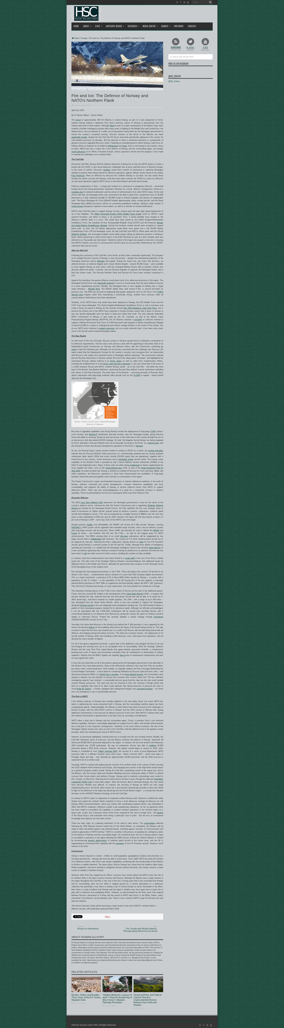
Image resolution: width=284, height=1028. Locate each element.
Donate (164, 26)
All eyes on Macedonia (88, 928)
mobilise (152, 745)
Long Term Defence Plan (92, 502)
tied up (123, 655)
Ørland (156, 530)
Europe (84, 38)
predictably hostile (79, 137)
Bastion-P (93, 434)
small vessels (77, 206)
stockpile (138, 319)
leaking (92, 627)
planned (139, 446)
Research (132, 26)
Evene (74, 533)
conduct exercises (106, 328)
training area (153, 443)
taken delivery (155, 548)
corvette (108, 674)
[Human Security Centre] (86, 13)
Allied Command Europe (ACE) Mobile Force (115, 214)
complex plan (77, 192)
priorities (106, 170)
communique (149, 823)
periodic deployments (97, 840)
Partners (178, 26)
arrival (78, 120)
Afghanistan (113, 146)
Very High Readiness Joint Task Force (140, 308)
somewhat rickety (125, 459)
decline (160, 813)
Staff (97, 26)
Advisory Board (114, 26)
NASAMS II (76, 527)
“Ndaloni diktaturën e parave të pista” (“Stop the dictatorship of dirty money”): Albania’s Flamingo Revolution (117, 999)
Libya (124, 146)
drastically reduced (105, 283)
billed (112, 126)
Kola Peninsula (78, 175)
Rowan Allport (86, 105)
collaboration (96, 539)
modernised (135, 465)
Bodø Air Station (84, 689)
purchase (120, 843)
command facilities (145, 689)
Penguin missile (86, 605)
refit (85, 553)
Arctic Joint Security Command (116, 364)
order (141, 542)
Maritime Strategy (79, 234)
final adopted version (134, 674)
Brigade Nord (94, 289)
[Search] (210, 2)
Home (76, 26)
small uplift (130, 558)
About (86, 26)
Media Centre (149, 26)
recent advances (78, 152)
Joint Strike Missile (134, 594)
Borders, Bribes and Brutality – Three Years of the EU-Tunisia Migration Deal (86, 997)
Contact (192, 26)
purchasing (158, 617)
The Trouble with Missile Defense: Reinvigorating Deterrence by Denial (140, 929)
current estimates (155, 451)
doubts (90, 525)
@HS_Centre (174, 76)
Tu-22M (136, 375)
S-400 (152, 431)
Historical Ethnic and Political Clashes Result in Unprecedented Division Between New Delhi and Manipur (147, 1000)
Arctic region (115, 361)
